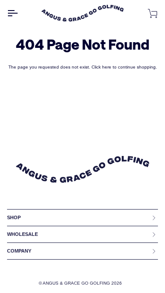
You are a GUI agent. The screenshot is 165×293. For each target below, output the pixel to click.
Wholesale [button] (22, 234)
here (106, 67)
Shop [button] (14, 217)
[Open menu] (20, 13)
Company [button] (19, 250)
